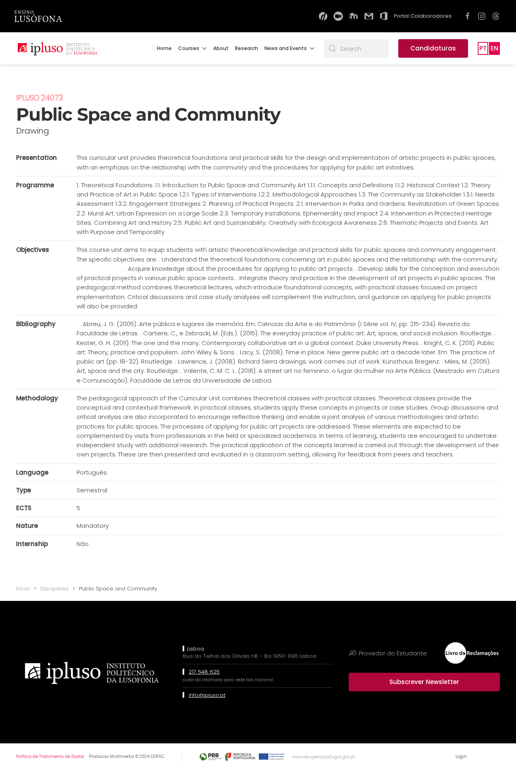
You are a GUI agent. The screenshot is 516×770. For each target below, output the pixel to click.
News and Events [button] (285, 48)
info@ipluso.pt (207, 695)
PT (483, 48)
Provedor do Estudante (393, 653)
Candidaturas (433, 48)
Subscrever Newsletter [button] (424, 682)
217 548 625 (204, 672)
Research (246, 48)
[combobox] (356, 48)
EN (494, 48)
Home (164, 48)
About (221, 48)
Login (461, 756)
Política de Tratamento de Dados (50, 756)
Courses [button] (188, 48)
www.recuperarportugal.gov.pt (323, 757)
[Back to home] (57, 48)
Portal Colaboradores (423, 16)
